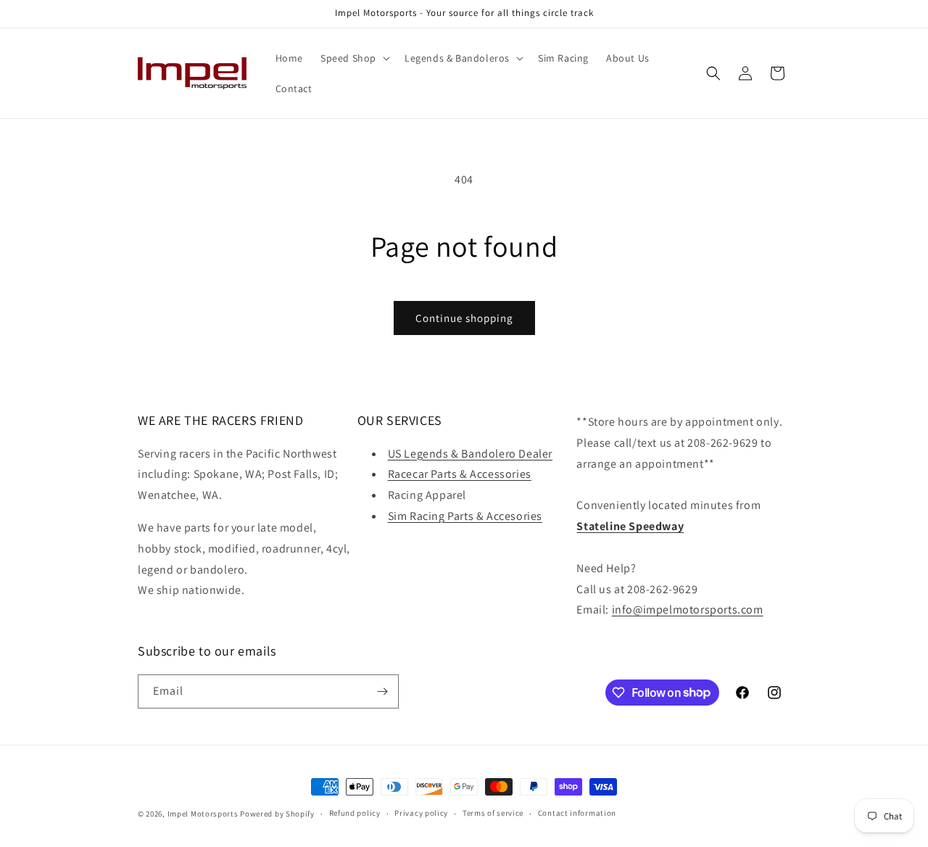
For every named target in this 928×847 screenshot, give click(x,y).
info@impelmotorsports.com (687, 609)
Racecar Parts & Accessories (459, 474)
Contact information (577, 813)
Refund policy (355, 813)
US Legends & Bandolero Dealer (470, 453)
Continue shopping (464, 318)
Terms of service (493, 813)
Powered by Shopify (277, 814)
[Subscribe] (382, 691)
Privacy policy (421, 813)
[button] (354, 58)
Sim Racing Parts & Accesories (465, 516)
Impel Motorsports (203, 814)
